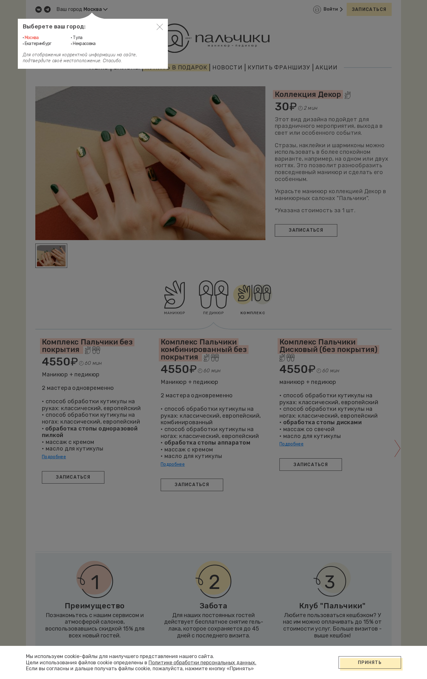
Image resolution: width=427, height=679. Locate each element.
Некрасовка (84, 43)
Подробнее (54, 457)
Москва (32, 37)
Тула (77, 37)
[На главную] (213, 38)
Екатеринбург (38, 43)
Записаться (369, 9)
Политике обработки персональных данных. (202, 663)
